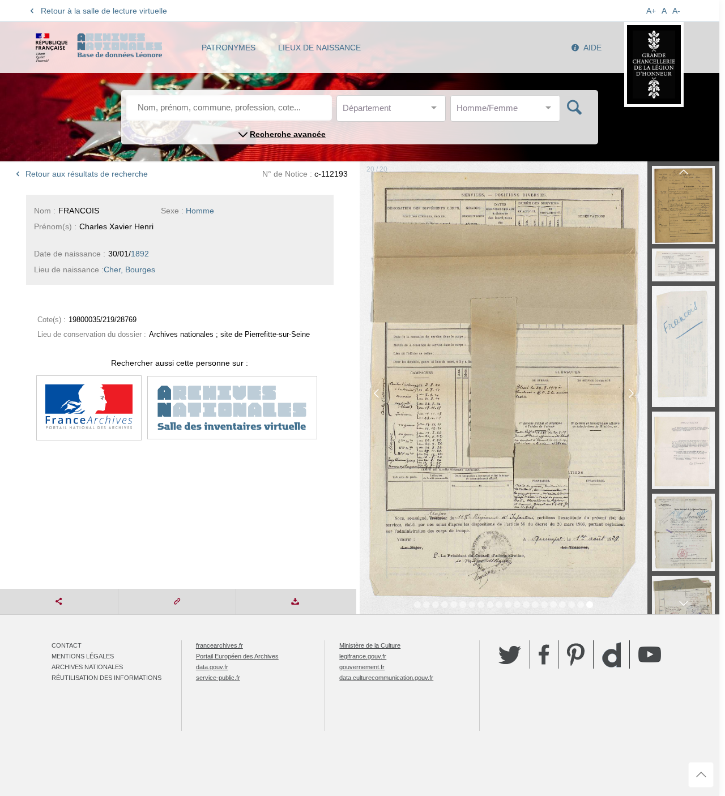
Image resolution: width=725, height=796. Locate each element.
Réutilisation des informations (106, 677)
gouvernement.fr (362, 667)
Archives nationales (87, 667)
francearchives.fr (219, 645)
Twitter (509, 654)
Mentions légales (83, 656)
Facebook (544, 654)
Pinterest (576, 654)
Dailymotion (611, 654)
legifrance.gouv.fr (362, 656)
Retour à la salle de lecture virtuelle (104, 10)
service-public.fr (218, 677)
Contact (67, 645)
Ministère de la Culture (369, 645)
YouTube (649, 654)
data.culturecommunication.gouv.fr (386, 677)
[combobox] (394, 111)
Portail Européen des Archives (237, 656)
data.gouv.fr (212, 667)
